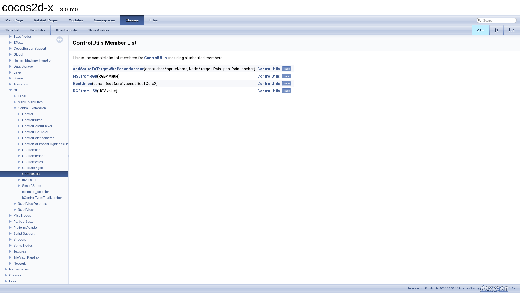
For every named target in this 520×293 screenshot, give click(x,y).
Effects (18, 42)
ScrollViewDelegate (32, 204)
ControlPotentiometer (38, 138)
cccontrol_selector (35, 192)
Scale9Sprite (31, 186)
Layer (18, 72)
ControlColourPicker (37, 126)
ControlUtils (31, 174)
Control (27, 114)
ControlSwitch (32, 162)
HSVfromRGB (85, 76)
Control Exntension (32, 108)
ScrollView (26, 210)
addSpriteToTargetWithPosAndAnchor (108, 69)
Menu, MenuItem (30, 102)
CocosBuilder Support (30, 48)
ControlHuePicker (35, 132)
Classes (15, 275)
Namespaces (19, 269)
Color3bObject (33, 168)
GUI (16, 90)
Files (12, 281)
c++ (480, 30)
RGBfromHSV (85, 91)
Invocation (29, 180)
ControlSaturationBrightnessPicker (47, 144)
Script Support (24, 233)
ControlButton (32, 120)
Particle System (25, 222)
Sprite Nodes (23, 245)
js (496, 30)
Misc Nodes (22, 216)
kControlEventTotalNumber (42, 198)
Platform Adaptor (26, 228)
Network (20, 263)
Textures (20, 251)
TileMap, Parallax (26, 257)
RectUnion (82, 83)
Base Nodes (23, 37)
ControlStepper (33, 156)
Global (18, 54)
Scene (18, 78)
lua (512, 30)
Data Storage (23, 66)
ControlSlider (32, 150)
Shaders (20, 239)
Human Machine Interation (33, 60)
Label (22, 96)
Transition (21, 84)
